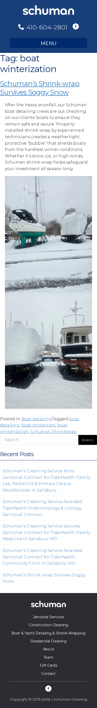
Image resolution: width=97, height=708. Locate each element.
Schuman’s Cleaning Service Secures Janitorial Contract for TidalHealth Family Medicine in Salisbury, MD (46, 532)
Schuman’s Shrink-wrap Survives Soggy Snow (39, 88)
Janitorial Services (48, 617)
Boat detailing (36, 418)
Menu (48, 43)
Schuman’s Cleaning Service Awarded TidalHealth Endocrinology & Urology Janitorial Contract (42, 508)
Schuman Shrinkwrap (53, 431)
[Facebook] (76, 27)
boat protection (38, 425)
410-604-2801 (47, 27)
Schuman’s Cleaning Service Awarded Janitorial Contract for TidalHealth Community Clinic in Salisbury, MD (42, 557)
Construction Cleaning (48, 625)
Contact (48, 673)
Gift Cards (48, 665)
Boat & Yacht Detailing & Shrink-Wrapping (48, 633)
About (48, 649)
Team (48, 657)
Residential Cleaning (48, 641)
